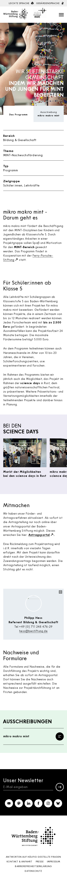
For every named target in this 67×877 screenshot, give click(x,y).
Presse (40, 861)
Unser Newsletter (23, 780)
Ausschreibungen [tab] (27, 721)
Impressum (53, 861)
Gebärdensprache (48, 3)
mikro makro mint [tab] (49, 114)
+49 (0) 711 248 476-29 (36, 626)
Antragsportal (39, 535)
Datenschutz (33, 871)
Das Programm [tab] (18, 114)
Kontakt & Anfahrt (19, 861)
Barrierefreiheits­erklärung (33, 866)
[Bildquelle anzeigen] (60, 592)
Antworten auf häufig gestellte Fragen (33, 856)
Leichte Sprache (19, 3)
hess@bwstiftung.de (33, 631)
